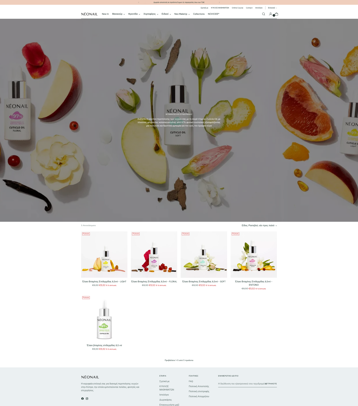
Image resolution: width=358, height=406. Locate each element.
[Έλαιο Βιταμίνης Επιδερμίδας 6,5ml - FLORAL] (154, 254)
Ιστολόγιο (164, 394)
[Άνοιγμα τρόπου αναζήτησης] (263, 14)
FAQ (191, 381)
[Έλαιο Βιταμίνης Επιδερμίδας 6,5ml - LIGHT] (104, 254)
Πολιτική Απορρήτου (199, 396)
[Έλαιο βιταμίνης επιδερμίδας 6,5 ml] (104, 318)
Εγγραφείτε (271, 384)
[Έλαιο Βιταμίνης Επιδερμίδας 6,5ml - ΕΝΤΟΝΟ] (254, 254)
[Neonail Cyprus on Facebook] (82, 399)
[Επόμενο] (219, 2)
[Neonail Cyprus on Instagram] (87, 399)
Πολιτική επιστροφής (199, 391)
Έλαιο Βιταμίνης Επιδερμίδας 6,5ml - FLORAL (154, 281)
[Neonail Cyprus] (89, 14)
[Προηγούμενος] (139, 2)
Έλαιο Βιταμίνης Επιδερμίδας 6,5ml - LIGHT (104, 281)
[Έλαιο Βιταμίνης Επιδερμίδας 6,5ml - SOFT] (204, 254)
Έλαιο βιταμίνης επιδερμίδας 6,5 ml (104, 345)
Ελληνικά (271, 8)
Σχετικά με (164, 381)
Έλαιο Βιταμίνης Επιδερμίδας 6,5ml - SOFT (204, 281)
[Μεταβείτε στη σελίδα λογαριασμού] (269, 14)
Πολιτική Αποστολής (199, 386)
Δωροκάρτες (165, 399)
